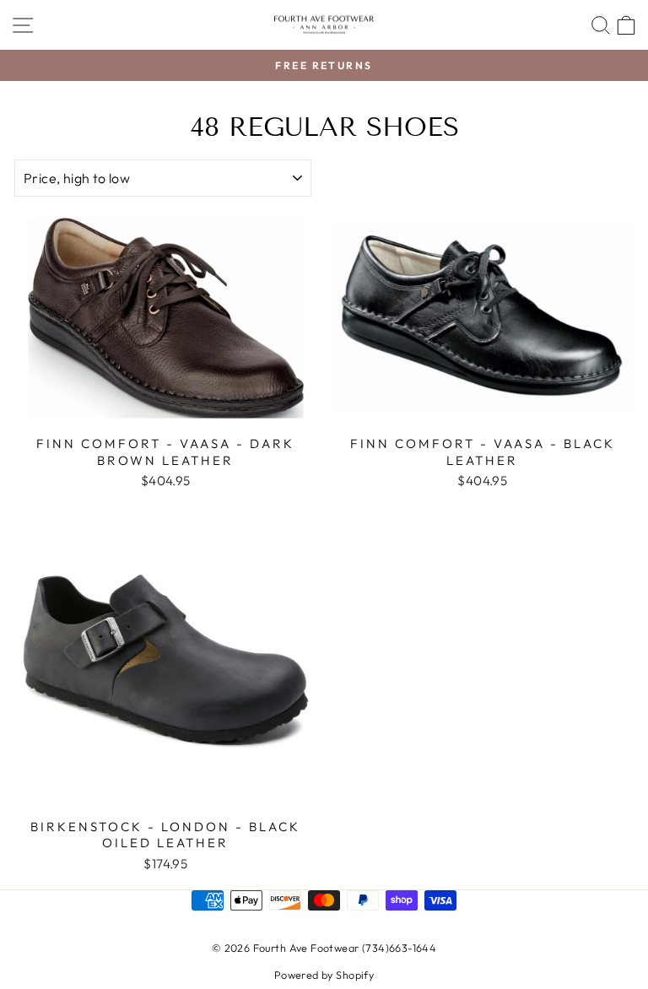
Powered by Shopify (324, 974)
